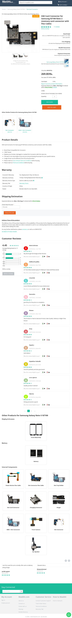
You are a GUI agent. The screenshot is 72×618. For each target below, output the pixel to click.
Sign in (3, 600)
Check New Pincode (7, 204)
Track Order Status (41, 603)
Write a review (45, 29)
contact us (25, 229)
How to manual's (57, 601)
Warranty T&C (40, 609)
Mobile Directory (23, 612)
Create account (5, 603)
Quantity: (43, 96)
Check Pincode (9, 213)
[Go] (21, 591)
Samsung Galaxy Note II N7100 (16, 9)
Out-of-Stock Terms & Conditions (22, 160)
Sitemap (21, 609)
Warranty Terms (23, 183)
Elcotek (45, 616)
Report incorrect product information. (51, 84)
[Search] (51, 2)
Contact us (22, 603)
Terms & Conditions (18, 162)
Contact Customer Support (43, 601)
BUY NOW (49, 102)
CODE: (43, 91)
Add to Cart (51, 107)
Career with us (23, 606)
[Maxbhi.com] (9, 2)
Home (4, 9)
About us (21, 601)
